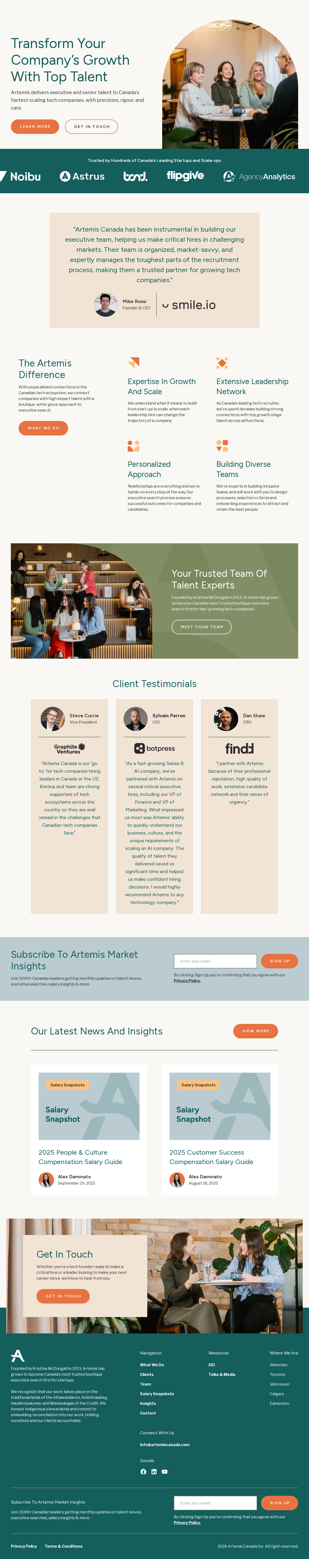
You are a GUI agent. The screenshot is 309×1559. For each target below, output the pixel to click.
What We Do (152, 1365)
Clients (147, 1374)
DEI (212, 1365)
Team (145, 1384)
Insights (148, 1403)
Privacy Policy (24, 1546)
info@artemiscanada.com (165, 1444)
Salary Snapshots (157, 1394)
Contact (148, 1413)
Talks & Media (222, 1374)
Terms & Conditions (64, 1546)
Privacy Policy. (187, 981)
